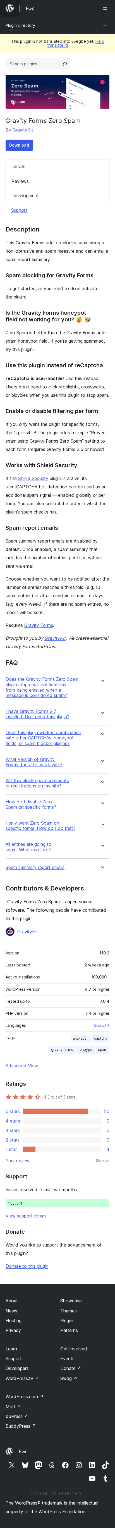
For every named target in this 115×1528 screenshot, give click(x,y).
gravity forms (62, 1049)
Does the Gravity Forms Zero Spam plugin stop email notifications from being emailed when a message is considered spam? (42, 687)
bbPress (17, 1416)
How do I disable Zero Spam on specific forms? (31, 804)
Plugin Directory (20, 25)
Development (25, 195)
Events (67, 1358)
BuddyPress (21, 1426)
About (12, 1300)
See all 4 (101, 1025)
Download (19, 145)
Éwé (23, 1451)
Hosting (13, 1320)
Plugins (67, 1320)
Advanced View (22, 1065)
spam (102, 1049)
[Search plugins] (64, 64)
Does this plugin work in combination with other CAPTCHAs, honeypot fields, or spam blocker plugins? (43, 738)
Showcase (71, 1300)
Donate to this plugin (27, 1266)
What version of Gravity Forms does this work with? (34, 762)
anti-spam (81, 1038)
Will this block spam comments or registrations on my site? (37, 783)
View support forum (26, 1216)
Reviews (20, 181)
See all (102, 1160)
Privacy (13, 1330)
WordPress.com (25, 1396)
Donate (70, 1368)
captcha (100, 1038)
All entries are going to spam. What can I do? (28, 847)
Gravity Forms (38, 625)
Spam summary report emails (35, 867)
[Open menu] (106, 8)
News (11, 1311)
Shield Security (33, 478)
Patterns (69, 1330)
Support (19, 210)
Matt (13, 1406)
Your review (18, 1160)
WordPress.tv (22, 1378)
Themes (68, 1311)
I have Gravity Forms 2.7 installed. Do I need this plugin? (37, 714)
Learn (11, 1349)
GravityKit (23, 130)
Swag (68, 1378)
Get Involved (73, 1349)
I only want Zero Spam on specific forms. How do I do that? (40, 825)
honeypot (86, 1049)
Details (18, 166)
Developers (17, 1368)
